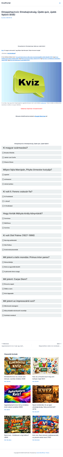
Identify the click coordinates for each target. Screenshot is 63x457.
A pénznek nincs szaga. (12, 271)
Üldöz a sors (8, 288)
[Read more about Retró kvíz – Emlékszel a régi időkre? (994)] (17, 424)
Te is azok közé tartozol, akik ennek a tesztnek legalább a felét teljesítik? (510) (34, 57)
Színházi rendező (10, 315)
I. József (7, 201)
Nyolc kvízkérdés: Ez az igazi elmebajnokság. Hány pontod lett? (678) (43, 407)
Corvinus (7, 218)
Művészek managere (11, 306)
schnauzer (7, 179)
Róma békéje (8, 262)
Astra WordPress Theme (42, 452)
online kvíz (43, 103)
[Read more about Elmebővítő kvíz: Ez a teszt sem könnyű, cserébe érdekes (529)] (17, 365)
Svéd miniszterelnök (11, 249)
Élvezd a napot (9, 284)
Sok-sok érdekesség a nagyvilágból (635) (20, 60)
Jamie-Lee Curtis (10, 157)
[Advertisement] (31, 31)
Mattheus (7, 223)
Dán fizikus (8, 245)
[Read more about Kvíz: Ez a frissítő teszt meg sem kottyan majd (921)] (45, 365)
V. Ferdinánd (8, 206)
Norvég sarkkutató (10, 240)
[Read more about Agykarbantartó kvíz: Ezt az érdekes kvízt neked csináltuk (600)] (17, 394)
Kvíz (5, 381)
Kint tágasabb (8, 293)
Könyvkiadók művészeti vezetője (15, 310)
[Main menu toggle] (59, 3)
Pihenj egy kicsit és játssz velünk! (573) (30, 58)
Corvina (7, 227)
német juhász (8, 184)
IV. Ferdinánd (8, 196)
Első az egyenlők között (12, 267)
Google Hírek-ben (40, 116)
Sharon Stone (8, 162)
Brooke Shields (9, 152)
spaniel (6, 174)
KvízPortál (6, 3)
